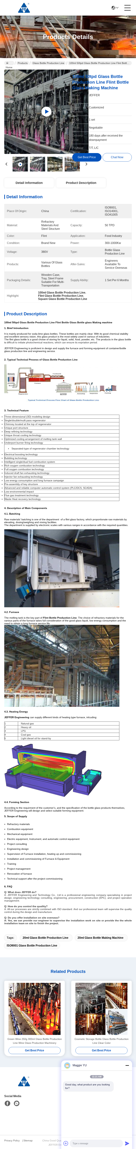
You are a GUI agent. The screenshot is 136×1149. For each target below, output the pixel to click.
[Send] (127, 1143)
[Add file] (65, 1143)
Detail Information (29, 183)
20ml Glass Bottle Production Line (45, 937)
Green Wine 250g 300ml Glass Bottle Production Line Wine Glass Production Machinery (34, 1041)
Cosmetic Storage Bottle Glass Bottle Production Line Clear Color (102, 1041)
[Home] (23, 1085)
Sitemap (28, 1140)
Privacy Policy (12, 1140)
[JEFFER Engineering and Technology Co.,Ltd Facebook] (7, 1103)
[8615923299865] (16, 1103)
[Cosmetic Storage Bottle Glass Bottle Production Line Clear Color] (101, 1009)
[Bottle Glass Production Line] (46, 111)
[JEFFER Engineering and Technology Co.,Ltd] (23, 7)
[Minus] (127, 1065)
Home (9, 63)
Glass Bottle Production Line (48, 63)
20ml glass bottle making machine (100, 937)
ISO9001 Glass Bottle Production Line (32, 945)
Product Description (81, 183)
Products (23, 63)
